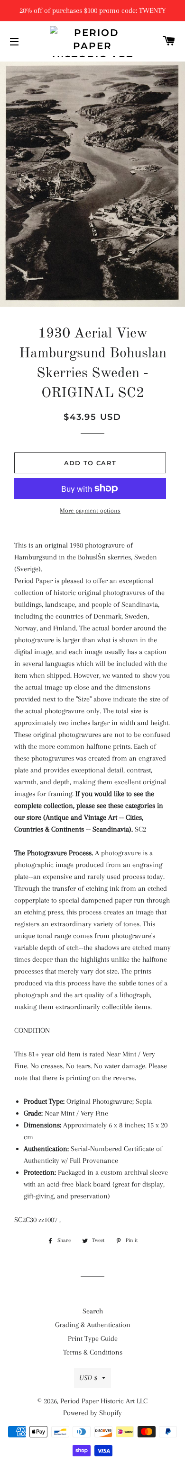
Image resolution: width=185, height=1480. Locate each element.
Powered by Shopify (92, 1413)
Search (93, 1311)
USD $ (88, 1378)
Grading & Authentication (92, 1324)
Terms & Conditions (92, 1352)
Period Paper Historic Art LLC (104, 1401)
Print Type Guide (93, 1338)
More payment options (90, 510)
